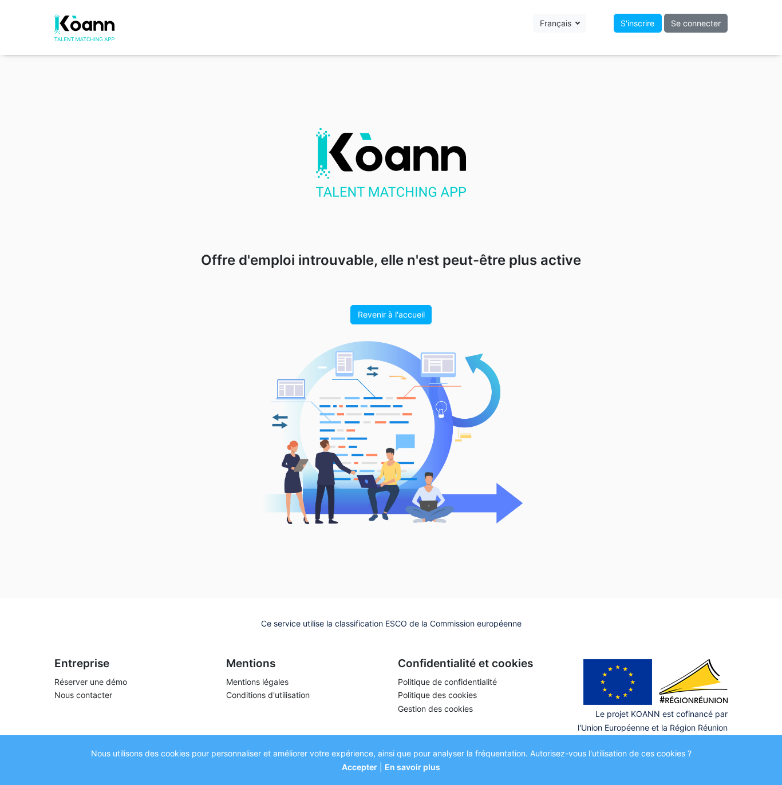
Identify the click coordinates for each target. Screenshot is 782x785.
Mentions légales (257, 682)
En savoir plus (412, 767)
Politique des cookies (437, 695)
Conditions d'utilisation (268, 695)
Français (557, 23)
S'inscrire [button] (637, 23)
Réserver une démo (90, 682)
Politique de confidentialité (447, 682)
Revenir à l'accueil (391, 314)
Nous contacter (83, 695)
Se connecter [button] (696, 23)
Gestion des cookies (435, 708)
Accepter (359, 767)
